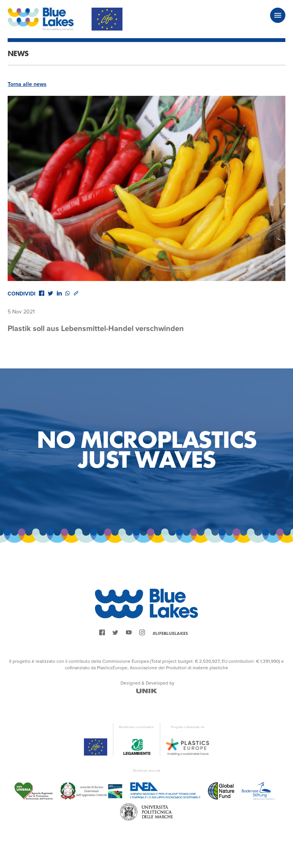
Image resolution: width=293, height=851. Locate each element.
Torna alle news (27, 84)
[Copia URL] (76, 293)
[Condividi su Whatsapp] (67, 293)
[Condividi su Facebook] (41, 293)
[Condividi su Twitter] (50, 293)
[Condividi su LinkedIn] (59, 293)
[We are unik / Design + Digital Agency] (146, 691)
